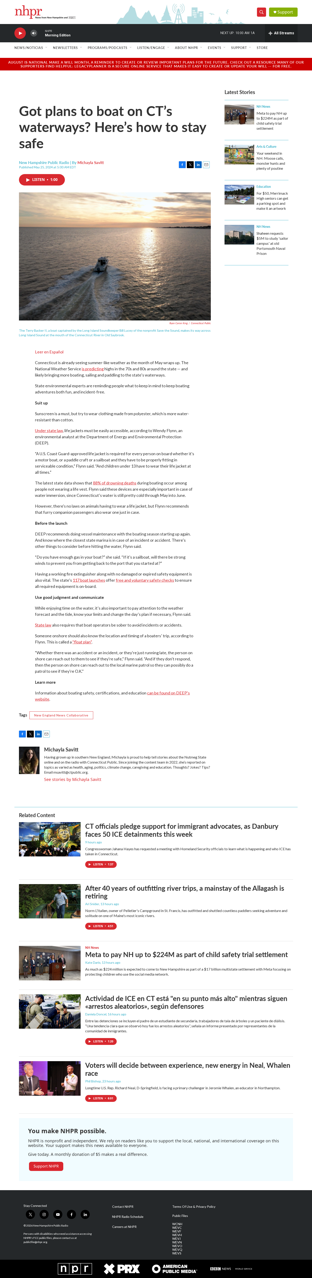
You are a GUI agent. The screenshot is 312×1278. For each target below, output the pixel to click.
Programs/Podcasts (107, 47)
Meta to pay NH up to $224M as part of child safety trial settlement (186, 954)
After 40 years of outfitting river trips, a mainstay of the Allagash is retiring (184, 892)
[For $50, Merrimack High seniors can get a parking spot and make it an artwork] (239, 194)
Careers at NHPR (124, 1227)
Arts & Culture (266, 146)
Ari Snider (92, 904)
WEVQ (177, 1249)
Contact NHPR (122, 1206)
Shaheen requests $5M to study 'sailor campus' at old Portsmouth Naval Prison (272, 243)
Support (285, 12)
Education (263, 186)
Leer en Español (49, 351)
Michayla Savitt (90, 162)
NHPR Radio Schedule (127, 1217)
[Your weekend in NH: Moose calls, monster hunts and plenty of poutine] (239, 154)
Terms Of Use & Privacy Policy (193, 1206)
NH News (263, 106)
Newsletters (65, 47)
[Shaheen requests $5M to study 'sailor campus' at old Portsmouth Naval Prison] (239, 235)
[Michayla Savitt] (29, 760)
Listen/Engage (151, 47)
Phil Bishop (93, 1081)
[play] (20, 33)
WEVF (176, 1231)
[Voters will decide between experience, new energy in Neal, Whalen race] (50, 1078)
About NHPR (186, 47)
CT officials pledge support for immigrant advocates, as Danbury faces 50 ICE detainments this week (181, 830)
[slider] (41, 33)
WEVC (177, 1228)
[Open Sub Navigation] (46, 47)
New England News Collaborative (61, 715)
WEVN (177, 1242)
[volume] (34, 33)
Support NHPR (46, 1166)
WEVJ (176, 1238)
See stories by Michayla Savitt (72, 779)
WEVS (176, 1253)
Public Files (180, 1216)
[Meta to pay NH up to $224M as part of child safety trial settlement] (239, 114)
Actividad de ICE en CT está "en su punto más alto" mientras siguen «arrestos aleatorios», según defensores (186, 1002)
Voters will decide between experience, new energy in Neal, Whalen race (187, 1069)
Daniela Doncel (95, 1014)
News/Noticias (28, 47)
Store (262, 47)
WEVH (177, 1235)
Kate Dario (92, 962)
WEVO (177, 1246)
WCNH (177, 1224)
